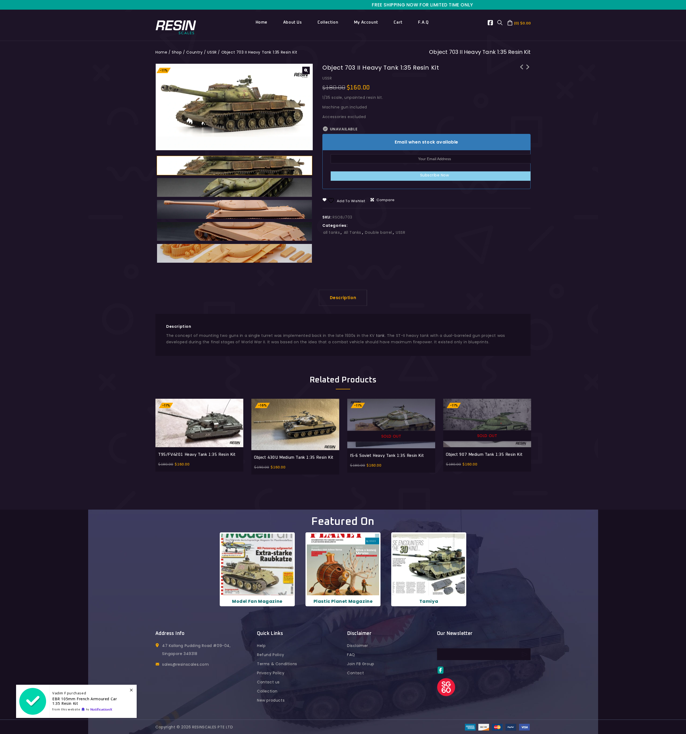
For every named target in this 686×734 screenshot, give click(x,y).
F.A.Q (423, 22)
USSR (212, 52)
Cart (398, 22)
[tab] (343, 298)
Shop (177, 52)
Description (343, 297)
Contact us (268, 682)
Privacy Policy (270, 673)
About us (292, 22)
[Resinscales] (175, 26)
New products (271, 700)
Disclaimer (357, 645)
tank (380, 335)
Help (261, 645)
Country (194, 52)
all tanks (331, 232)
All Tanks (352, 232)
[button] (306, 70)
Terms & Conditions (277, 664)
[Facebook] (493, 23)
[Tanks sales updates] (76, 701)
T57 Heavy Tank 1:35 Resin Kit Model (528, 70)
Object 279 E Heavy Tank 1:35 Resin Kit (522, 73)
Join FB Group (360, 664)
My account (366, 22)
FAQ (351, 654)
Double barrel (378, 232)
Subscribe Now (434, 175)
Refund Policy (270, 654)
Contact (355, 673)
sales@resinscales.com (185, 664)
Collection (328, 22)
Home (261, 22)
